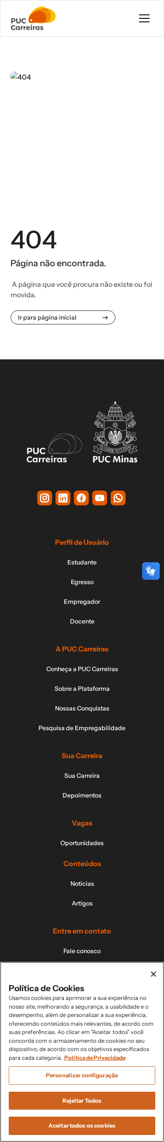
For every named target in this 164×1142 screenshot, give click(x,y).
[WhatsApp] (118, 498)
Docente (82, 621)
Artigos (82, 903)
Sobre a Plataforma (82, 689)
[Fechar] (153, 974)
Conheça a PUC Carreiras (82, 669)
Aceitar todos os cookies (82, 1125)
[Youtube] (99, 498)
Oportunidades (82, 843)
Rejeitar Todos (82, 1100)
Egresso (82, 582)
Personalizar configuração (82, 1075)
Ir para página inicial (47, 317)
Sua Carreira (82, 776)
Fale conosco (82, 951)
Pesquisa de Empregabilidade (82, 728)
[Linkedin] (63, 498)
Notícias (82, 884)
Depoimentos (82, 795)
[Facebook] (81, 498)
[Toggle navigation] (144, 18)
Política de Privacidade (95, 1057)
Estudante (82, 562)
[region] (82, 1052)
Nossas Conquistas (82, 708)
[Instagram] (44, 498)
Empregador (82, 602)
